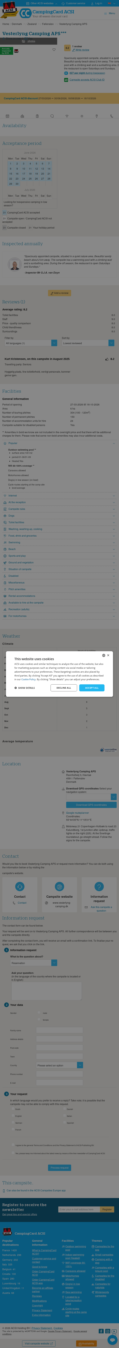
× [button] (108, 655)
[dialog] (59, 674)
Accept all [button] (92, 687)
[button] (24, 688)
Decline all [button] (64, 687)
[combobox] (103, 655)
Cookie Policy (28, 679)
